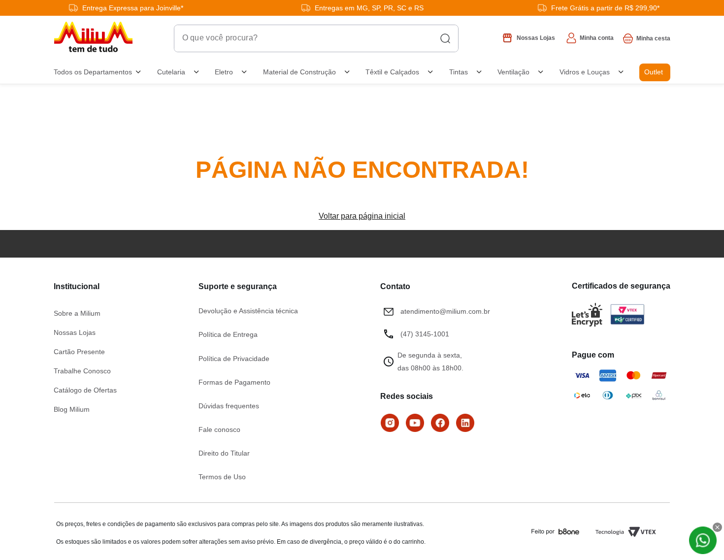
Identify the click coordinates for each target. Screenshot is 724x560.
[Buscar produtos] (445, 38)
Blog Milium (72, 409)
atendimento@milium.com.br (445, 311)
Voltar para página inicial (362, 216)
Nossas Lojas (75, 332)
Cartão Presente (79, 352)
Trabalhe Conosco (82, 371)
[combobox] (316, 38)
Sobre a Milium (77, 313)
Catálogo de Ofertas (85, 390)
